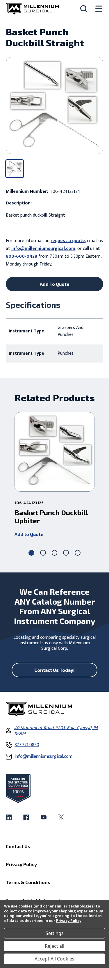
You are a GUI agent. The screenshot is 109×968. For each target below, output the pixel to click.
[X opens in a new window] (61, 817)
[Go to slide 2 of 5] (43, 553)
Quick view (54, 451)
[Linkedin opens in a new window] (9, 817)
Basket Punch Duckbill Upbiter (51, 516)
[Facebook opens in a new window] (26, 817)
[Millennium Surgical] (32, 8)
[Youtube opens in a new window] (44, 817)
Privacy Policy (68, 920)
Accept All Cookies (54, 959)
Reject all (54, 946)
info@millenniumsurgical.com (43, 248)
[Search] (84, 8)
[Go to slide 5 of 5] (78, 553)
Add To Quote (54, 284)
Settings (55, 933)
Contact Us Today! (54, 670)
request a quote (68, 241)
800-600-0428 (21, 256)
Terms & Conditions (28, 882)
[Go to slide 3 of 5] (55, 553)
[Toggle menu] (98, 9)
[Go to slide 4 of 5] (66, 553)
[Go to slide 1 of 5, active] (31, 553)
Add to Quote (29, 534)
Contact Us (18, 846)
